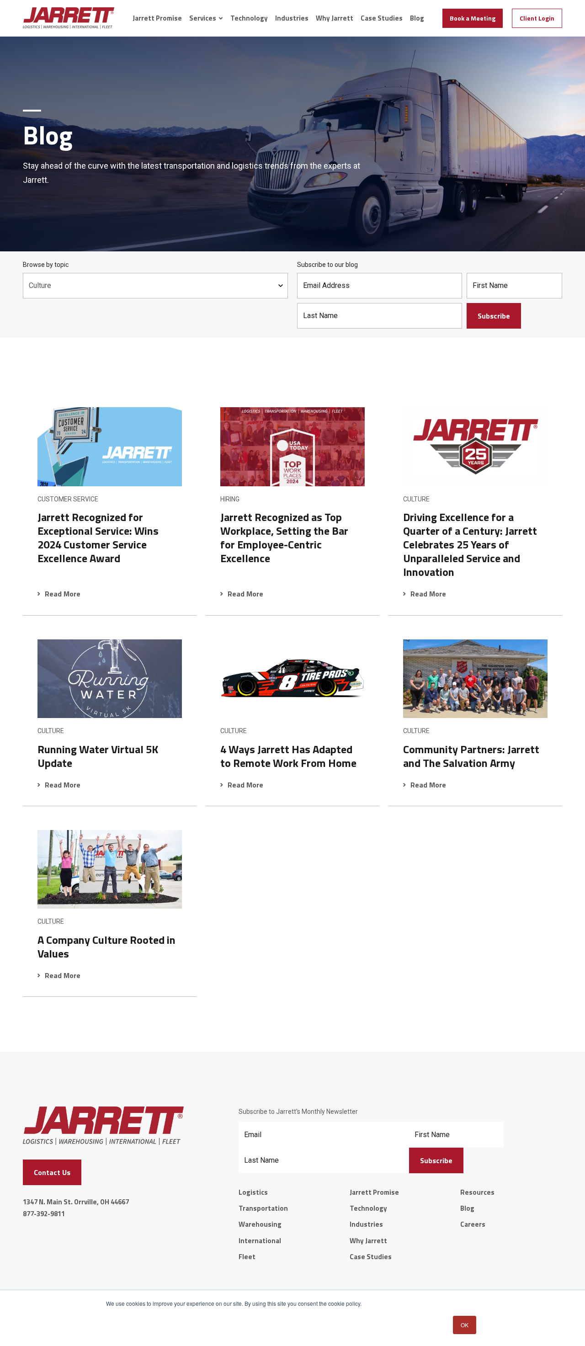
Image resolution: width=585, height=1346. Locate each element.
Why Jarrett (334, 18)
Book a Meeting (472, 18)
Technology (249, 18)
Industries (291, 18)
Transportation (263, 1208)
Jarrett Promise (157, 18)
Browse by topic (46, 264)
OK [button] (464, 1325)
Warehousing (260, 1224)
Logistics (253, 1192)
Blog (417, 18)
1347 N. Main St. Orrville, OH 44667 (76, 1202)
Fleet (247, 1256)
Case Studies (382, 18)
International (260, 1240)
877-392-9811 (44, 1213)
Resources (477, 1192)
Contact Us (52, 1172)
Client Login (537, 18)
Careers (472, 1224)
